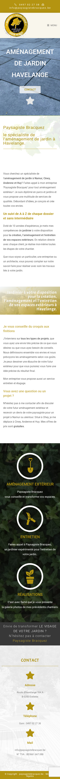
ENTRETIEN (30, 537)
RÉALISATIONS (30, 594)
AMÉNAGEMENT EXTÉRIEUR (30, 484)
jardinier (26, 230)
